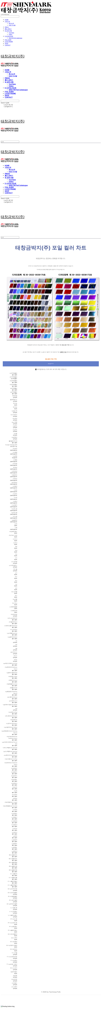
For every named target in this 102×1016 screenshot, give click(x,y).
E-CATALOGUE (9, 36)
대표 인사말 (12, 25)
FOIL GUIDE (8, 40)
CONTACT (7, 45)
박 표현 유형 (8, 31)
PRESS (7, 27)
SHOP (6, 43)
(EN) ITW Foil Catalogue (15, 38)
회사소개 (11, 23)
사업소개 (7, 21)
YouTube (11, 33)
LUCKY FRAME (9, 41)
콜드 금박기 (8, 29)
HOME (6, 20)
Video (10, 34)
